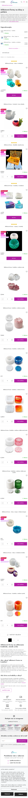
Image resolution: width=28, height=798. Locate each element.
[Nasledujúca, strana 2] (14, 640)
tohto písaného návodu (14, 21)
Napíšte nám (6, 690)
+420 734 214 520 (15, 763)
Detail (14, 95)
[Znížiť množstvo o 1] (2, 136)
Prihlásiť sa (22, 741)
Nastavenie (14, 789)
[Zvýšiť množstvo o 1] (12, 136)
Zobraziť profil (13, 721)
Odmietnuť (7, 794)
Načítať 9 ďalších (15, 634)
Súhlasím (21, 794)
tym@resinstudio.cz (15, 760)
